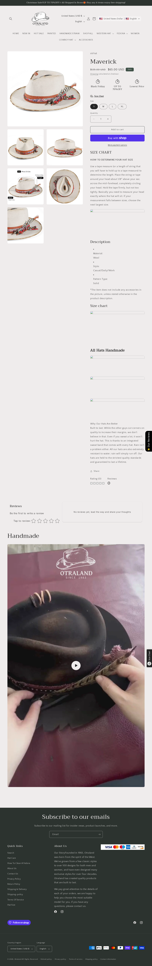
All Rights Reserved (30, 959)
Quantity (94, 113)
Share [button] (96, 471)
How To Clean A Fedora (18, 863)
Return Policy (13, 884)
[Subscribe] (99, 834)
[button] (10, 19)
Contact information (108, 959)
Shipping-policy (15, 894)
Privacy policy (60, 959)
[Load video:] (76, 665)
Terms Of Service (15, 900)
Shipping (94, 74)
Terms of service (75, 959)
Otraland (18, 959)
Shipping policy (91, 959)
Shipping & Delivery (17, 889)
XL (122, 106)
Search (10, 853)
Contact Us (12, 874)
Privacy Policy (14, 879)
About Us (11, 868)
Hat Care (11, 858)
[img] (97, 483)
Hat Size (11, 905)
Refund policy (46, 959)
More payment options (117, 145)
